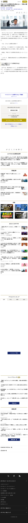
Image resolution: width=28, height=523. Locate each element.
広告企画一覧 (4, 450)
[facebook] (14, 476)
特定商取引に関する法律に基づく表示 (8, 493)
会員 (24, 299)
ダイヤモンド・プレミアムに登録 (14, 120)
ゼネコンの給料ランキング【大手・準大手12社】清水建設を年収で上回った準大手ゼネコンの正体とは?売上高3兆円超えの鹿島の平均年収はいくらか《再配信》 (14, 158)
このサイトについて (4, 484)
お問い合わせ (3, 501)
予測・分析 (3, 9)
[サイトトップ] (5, 2)
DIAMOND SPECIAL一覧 (6, 447)
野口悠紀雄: (7, 7)
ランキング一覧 (13, 353)
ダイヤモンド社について (6, 512)
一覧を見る (14, 403)
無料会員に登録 (13, 110)
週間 (17, 299)
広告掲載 (2, 499)
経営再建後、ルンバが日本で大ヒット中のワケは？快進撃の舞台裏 (14, 390)
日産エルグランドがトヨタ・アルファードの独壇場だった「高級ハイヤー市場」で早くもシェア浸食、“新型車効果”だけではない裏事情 (14, 164)
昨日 (11, 299)
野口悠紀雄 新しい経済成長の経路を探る (14, 9)
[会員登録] (24, 2)
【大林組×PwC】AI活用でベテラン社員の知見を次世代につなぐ (14, 385)
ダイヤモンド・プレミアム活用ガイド (8, 488)
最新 (4, 299)
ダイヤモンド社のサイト (6, 508)
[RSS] (19, 476)
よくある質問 (3, 497)
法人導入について (4, 504)
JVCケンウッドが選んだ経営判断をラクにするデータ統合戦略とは (14, 394)
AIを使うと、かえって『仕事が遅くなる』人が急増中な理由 (14, 398)
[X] (8, 476)
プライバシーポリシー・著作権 (7, 495)
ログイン (19, 1)
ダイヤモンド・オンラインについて (8, 481)
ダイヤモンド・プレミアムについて (8, 486)
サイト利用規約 (4, 490)
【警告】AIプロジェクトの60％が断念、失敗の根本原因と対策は (14, 381)
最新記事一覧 (14, 439)
